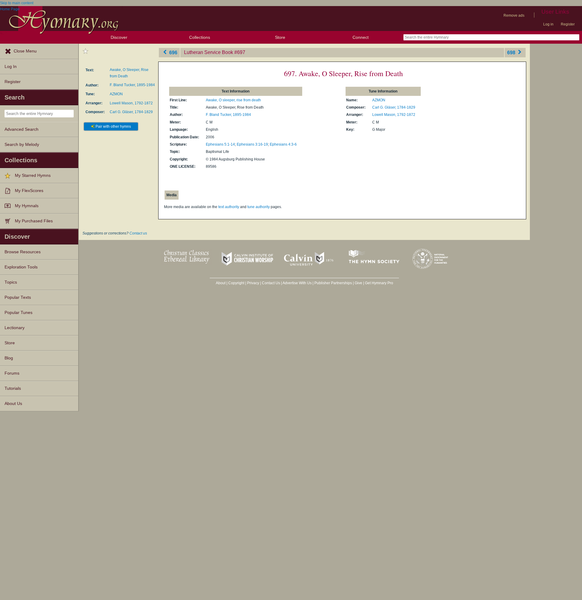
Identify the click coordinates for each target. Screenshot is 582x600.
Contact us (138, 233)
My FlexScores (29, 190)
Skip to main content (16, 3)
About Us (13, 403)
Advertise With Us (297, 283)
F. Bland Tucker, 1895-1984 (132, 85)
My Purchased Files (34, 221)
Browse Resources (23, 252)
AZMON (116, 94)
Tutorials (13, 388)
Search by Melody (22, 144)
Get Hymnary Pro (379, 283)
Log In (11, 66)
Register (568, 24)
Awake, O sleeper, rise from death (233, 100)
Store (280, 37)
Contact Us (271, 283)
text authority (228, 207)
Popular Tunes (18, 312)
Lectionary (15, 327)
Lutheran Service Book (208, 52)
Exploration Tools (21, 267)
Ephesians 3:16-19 (252, 144)
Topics (11, 282)
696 (172, 52)
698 (512, 52)
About (221, 283)
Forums (12, 373)
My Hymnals (26, 206)
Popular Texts (18, 297)
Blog (9, 358)
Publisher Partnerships (333, 283)
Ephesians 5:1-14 (220, 144)
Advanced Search (21, 129)
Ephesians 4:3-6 (283, 144)
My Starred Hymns (33, 175)
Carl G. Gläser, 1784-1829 (131, 112)
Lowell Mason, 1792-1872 (131, 103)
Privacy (253, 283)
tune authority (258, 207)
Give (358, 283)
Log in (548, 24)
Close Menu (25, 51)
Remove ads (513, 15)
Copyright (236, 283)
